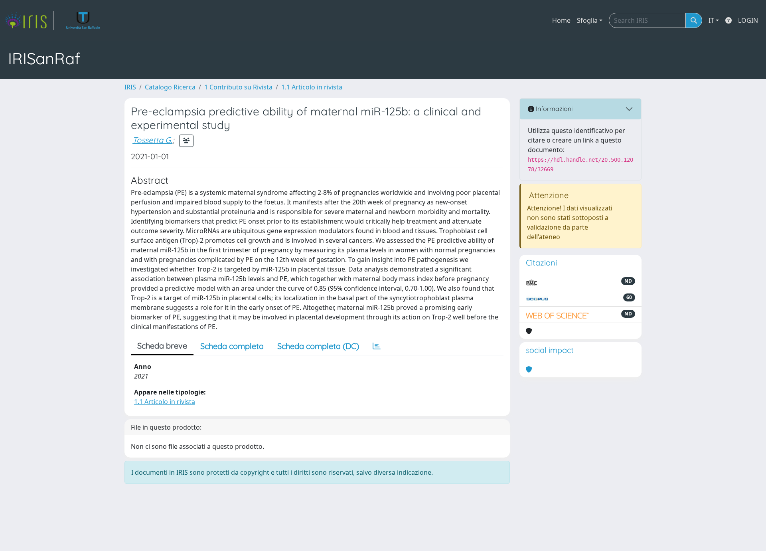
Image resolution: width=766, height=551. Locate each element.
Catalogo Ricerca (170, 87)
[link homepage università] (83, 20)
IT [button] (711, 20)
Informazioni (553, 109)
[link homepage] (29, 20)
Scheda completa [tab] (232, 346)
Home (561, 20)
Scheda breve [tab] (162, 346)
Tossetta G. (152, 140)
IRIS (130, 87)
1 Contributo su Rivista (238, 87)
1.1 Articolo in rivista (311, 87)
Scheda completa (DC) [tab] (318, 346)
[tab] (376, 346)
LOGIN (748, 20)
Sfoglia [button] (587, 20)
